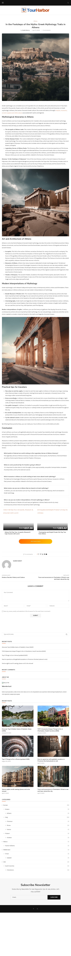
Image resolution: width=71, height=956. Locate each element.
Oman (37, 854)
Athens (38, 813)
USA (36, 862)
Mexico (36, 841)
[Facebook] (33, 909)
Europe (36, 805)
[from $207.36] (18, 510)
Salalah (38, 858)
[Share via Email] (46, 554)
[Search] (68, 2)
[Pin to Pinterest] (44, 554)
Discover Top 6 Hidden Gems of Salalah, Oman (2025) (17, 647)
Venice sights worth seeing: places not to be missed (17, 663)
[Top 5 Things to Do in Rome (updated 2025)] (17, 746)
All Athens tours (35, 541)
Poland (37, 833)
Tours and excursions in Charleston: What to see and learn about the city (53, 790)
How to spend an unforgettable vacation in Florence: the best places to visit (24, 659)
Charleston (38, 870)
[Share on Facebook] (40, 554)
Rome (38, 825)
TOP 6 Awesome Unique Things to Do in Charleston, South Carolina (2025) (24, 651)
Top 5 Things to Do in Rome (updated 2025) (15, 655)
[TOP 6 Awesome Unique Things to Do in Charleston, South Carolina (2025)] (53, 716)
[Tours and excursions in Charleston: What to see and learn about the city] (53, 776)
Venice (38, 829)
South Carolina (37, 866)
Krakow (38, 837)
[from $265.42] (52, 510)
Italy (37, 817)
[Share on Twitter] (42, 554)
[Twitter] (37, 909)
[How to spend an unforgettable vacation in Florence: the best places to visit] (53, 746)
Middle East (36, 850)
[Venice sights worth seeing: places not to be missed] (17, 776)
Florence (38, 821)
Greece (37, 809)
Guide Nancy (26, 30)
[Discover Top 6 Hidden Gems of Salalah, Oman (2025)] (17, 716)
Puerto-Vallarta (37, 845)
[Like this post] (38, 554)
